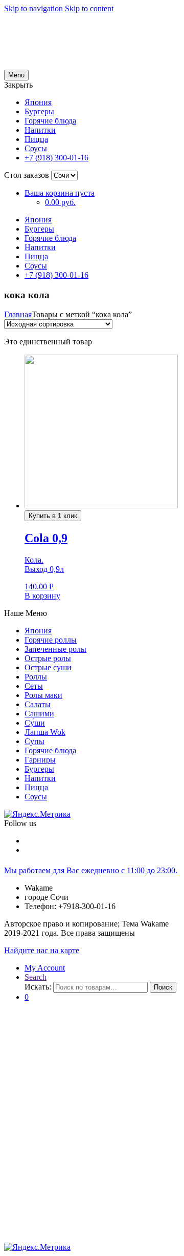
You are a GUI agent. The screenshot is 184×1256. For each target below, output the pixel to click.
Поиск (163, 987)
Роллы (36, 676)
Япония (38, 102)
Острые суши (48, 667)
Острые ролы (48, 658)
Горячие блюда (50, 120)
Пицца (36, 139)
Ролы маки (43, 695)
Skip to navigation (33, 8)
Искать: (38, 986)
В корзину (42, 595)
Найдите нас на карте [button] (41, 950)
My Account (45, 967)
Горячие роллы (51, 639)
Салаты (38, 704)
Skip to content (89, 8)
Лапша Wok (45, 732)
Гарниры (40, 759)
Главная (18, 314)
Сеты (34, 686)
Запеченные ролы (55, 649)
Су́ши (35, 722)
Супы (34, 741)
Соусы (36, 148)
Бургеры (39, 111)
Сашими (39, 713)
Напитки (40, 130)
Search (36, 977)
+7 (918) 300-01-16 (56, 157)
